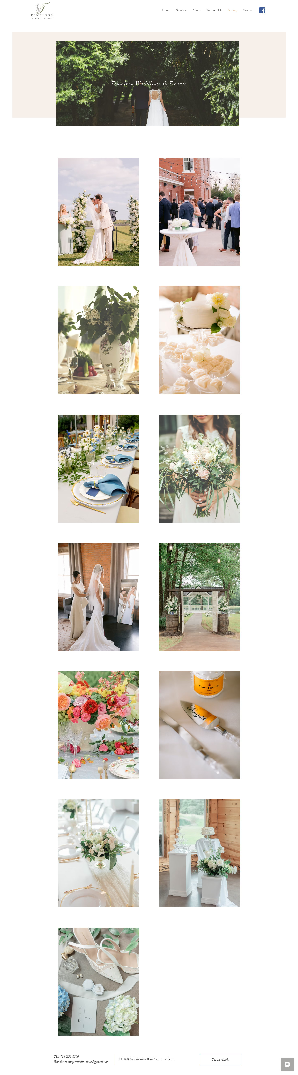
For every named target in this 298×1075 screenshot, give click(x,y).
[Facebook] (262, 10)
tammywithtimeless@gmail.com (87, 1062)
